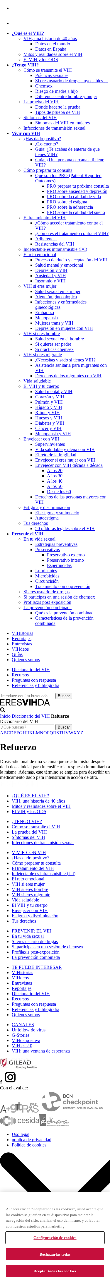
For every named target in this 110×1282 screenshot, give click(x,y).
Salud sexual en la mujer (57, 291)
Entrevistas (22, 643)
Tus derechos (35, 523)
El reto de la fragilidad (55, 454)
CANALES (23, 1024)
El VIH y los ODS (40, 59)
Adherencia (46, 238)
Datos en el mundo (52, 43)
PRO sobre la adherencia (70, 207)
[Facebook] (13, 8)
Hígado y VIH (48, 407)
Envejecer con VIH (41, 438)
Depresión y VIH (51, 270)
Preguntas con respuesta (34, 680)
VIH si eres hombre (41, 333)
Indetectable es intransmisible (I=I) (55, 249)
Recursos (20, 674)
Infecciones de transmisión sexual (54, 128)
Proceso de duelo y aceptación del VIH (71, 259)
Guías (17, 654)
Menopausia (46, 317)
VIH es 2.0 (22, 1045)
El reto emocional (39, 254)
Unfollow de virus (28, 1029)
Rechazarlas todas (55, 1254)
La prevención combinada (47, 607)
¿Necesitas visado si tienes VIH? (65, 359)
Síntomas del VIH (40, 117)
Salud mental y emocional (59, 265)
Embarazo (44, 312)
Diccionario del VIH (31, 669)
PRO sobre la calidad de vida (74, 196)
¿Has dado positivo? (42, 138)
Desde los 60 (59, 491)
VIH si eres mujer (39, 286)
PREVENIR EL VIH (32, 930)
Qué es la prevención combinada (65, 612)
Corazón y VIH (49, 396)
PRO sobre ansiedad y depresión (77, 191)
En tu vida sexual (39, 539)
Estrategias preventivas (56, 544)
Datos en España (50, 49)
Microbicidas (47, 575)
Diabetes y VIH (50, 423)
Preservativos (47, 549)
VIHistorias (22, 633)
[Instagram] (19, 23)
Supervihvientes (50, 444)
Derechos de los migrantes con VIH (68, 375)
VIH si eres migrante (42, 354)
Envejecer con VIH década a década (69, 465)
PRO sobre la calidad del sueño (76, 212)
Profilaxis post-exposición (47, 602)
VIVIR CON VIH (29, 852)
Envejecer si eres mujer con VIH (65, 459)
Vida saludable (37, 380)
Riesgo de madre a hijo (56, 91)
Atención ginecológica (56, 296)
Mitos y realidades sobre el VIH (52, 54)
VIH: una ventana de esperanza (41, 1050)
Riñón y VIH (47, 412)
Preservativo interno (65, 560)
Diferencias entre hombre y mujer (66, 96)
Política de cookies (29, 1144)
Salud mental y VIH (53, 391)
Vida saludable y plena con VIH (65, 449)
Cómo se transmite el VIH (47, 70)
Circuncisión (47, 581)
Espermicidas (59, 565)
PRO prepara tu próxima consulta (78, 186)
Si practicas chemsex (54, 349)
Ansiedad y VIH (50, 275)
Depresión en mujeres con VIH (64, 328)
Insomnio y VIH (50, 280)
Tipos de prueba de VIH (57, 112)
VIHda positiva (26, 1040)
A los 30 (54, 475)
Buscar (64, 727)
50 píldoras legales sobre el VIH (65, 528)
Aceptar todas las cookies (55, 1271)
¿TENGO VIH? (27, 821)
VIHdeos (20, 649)
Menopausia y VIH (53, 433)
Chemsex (44, 85)
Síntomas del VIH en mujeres (62, 122)
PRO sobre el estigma (67, 201)
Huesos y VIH (48, 417)
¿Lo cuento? (46, 143)
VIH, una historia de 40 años (50, 38)
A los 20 (54, 470)
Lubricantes (46, 570)
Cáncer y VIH (48, 428)
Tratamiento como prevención (62, 586)
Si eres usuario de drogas (46, 591)
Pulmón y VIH (49, 402)
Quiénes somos (26, 659)
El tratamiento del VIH (44, 217)
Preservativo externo (66, 554)
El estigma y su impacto (57, 512)
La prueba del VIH (41, 101)
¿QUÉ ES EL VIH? (30, 795)
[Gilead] (18, 1067)
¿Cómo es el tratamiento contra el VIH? (72, 233)
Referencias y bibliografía (35, 685)
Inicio (5, 716)
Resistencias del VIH (54, 243)
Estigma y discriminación (46, 507)
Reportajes (21, 638)
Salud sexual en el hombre (59, 338)
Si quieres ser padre (53, 344)
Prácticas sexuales (51, 75)
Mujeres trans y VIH (54, 322)
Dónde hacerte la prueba (57, 106)
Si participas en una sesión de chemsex (59, 596)
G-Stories (20, 1035)
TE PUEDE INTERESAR (37, 967)
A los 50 (54, 486)
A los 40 (54, 481)
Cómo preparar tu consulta (47, 170)
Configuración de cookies (54, 1237)
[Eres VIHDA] (25, 704)
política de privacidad (31, 1139)
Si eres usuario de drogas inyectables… (71, 80)
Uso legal (20, 1134)
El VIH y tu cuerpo (41, 386)
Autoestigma (47, 517)
